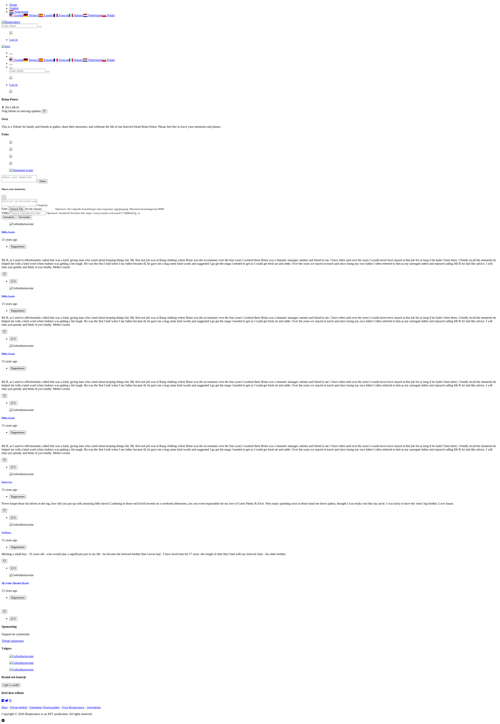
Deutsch (33, 15)
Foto (4, 208)
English (18, 15)
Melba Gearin (8, 232)
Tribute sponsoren (13, 640)
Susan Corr (7, 482)
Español (48, 15)
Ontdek (14, 8)
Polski (110, 15)
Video (5, 213)
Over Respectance (73, 707)
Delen (42, 181)
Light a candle (11, 685)
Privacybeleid (18, 707)
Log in (13, 39)
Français (63, 15)
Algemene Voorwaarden (44, 707)
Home (13, 4)
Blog (5, 707)
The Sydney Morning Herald (15, 583)
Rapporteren (18, 246)
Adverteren (94, 707)
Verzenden (24, 217)
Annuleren (8, 217)
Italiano (78, 15)
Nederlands (20, 11)
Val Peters (6, 532)
